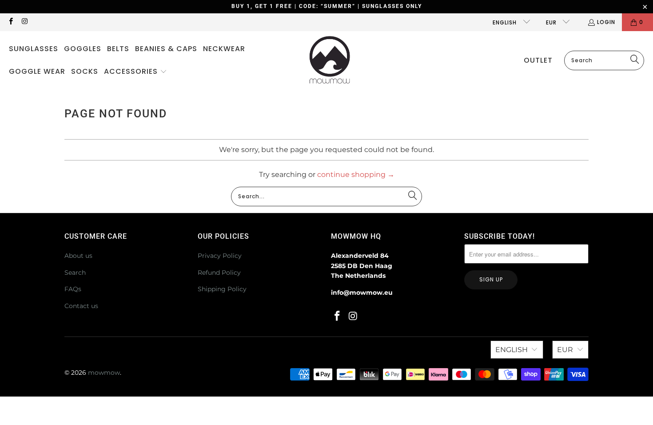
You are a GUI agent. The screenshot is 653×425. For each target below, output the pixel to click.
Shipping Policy (222, 289)
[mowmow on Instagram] (24, 22)
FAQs (72, 289)
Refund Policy (219, 273)
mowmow (104, 373)
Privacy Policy (220, 256)
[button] (135, 72)
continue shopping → (355, 174)
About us (78, 256)
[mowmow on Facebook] (10, 22)
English (505, 22)
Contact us (81, 306)
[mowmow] (330, 61)
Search (75, 273)
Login (606, 22)
